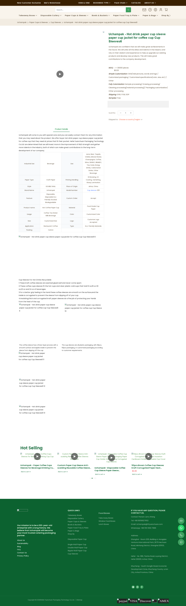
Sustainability (22, 543)
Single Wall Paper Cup (77, 544)
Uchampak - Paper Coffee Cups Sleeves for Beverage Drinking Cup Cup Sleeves (37, 466)
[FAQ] (150, 10)
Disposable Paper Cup (77, 539)
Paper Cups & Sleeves (38, 22)
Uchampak (21, 22)
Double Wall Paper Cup (77, 547)
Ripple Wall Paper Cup (77, 550)
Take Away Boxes (106, 518)
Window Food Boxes (107, 521)
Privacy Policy (23, 556)
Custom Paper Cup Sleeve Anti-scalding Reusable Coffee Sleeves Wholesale (74, 466)
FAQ (19, 549)
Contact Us (22, 552)
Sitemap (79, 600)
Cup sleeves (91, 190)
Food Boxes (104, 513)
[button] (169, 15)
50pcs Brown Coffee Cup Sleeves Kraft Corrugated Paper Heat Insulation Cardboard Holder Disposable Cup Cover (148, 466)
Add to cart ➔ (26, 472)
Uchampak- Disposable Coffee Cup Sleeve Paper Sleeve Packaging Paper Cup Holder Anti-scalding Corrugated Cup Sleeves (110, 469)
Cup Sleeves (56, 22)
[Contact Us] (144, 10)
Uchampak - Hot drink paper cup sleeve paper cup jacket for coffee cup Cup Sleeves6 (100, 22)
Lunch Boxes (104, 524)
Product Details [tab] (61, 129)
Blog (19, 546)
